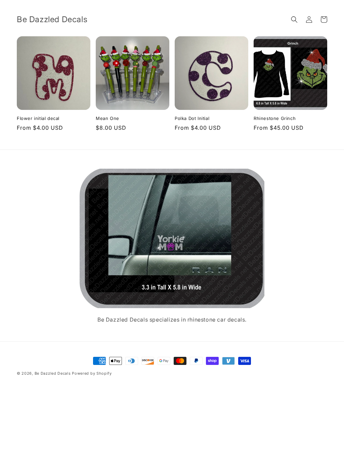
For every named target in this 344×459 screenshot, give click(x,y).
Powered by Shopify (92, 373)
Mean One (107, 118)
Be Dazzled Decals (53, 373)
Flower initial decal (38, 118)
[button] (294, 19)
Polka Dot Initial (192, 118)
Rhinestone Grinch (275, 118)
